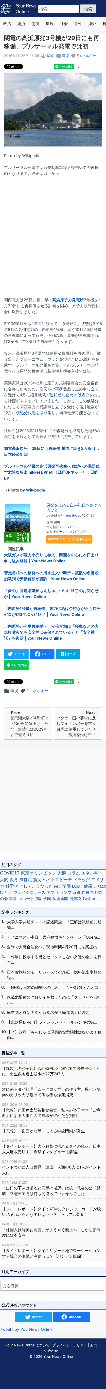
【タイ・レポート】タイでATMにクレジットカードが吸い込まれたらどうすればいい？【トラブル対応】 (51, 1209)
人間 (4, 879)
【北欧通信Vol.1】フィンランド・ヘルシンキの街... (52, 1022)
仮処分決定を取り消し (35, 412)
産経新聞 (60, 898)
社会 (64, 23)
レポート (26, 898)
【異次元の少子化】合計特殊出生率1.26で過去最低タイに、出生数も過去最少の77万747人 (51, 1068)
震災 (37, 879)
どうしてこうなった (34, 886)
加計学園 (43, 898)
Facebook (74, 1317)
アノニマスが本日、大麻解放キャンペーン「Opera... (53, 937)
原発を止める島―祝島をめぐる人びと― (74, 507)
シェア (45, 654)
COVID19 (9, 873)
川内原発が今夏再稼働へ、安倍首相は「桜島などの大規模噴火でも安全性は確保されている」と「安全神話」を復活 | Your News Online (51, 632)
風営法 (25, 879)
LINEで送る (19, 665)
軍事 (13, 898)
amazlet (71, 515)
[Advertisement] (53, 233)
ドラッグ (81, 879)
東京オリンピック (38, 872)
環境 (50, 23)
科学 (9, 886)
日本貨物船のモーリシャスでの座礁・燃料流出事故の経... (54, 975)
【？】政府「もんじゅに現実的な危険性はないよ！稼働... (54, 1035)
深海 (50, 56)
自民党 (88, 892)
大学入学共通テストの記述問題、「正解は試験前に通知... (54, 924)
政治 (7, 23)
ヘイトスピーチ (57, 879)
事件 (78, 23)
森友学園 (62, 886)
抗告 (67, 436)
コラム (74, 872)
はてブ (71, 654)
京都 (77, 892)
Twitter (88, 898)
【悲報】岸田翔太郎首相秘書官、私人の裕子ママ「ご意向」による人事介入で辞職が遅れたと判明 (51, 1110)
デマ (50, 892)
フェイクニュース (29, 892)
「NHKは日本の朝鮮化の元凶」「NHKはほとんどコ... (54, 987)
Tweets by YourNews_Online (26, 1329)
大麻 (61, 872)
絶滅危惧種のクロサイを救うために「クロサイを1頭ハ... (53, 1000)
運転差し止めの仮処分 (69, 394)
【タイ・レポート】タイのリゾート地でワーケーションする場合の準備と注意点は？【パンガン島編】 (51, 1251)
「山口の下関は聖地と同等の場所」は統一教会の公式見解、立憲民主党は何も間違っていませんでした (51, 1188)
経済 (21, 23)
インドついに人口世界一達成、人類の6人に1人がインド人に (51, 1167)
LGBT (77, 886)
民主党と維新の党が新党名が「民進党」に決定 (48, 1012)
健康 (88, 886)
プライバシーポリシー (70, 1345)
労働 (35, 23)
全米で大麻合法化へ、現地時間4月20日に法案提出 (52, 946)
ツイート (19, 654)
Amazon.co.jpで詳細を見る (69, 539)
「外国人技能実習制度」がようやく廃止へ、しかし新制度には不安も (51, 1230)
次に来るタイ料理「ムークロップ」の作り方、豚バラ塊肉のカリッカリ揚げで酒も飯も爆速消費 (51, 1089)
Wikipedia (35, 490)
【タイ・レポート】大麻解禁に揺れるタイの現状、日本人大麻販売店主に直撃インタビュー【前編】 (51, 1146)
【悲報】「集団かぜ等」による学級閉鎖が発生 (43, 1128)
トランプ (63, 892)
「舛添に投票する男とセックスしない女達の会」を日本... (54, 959)
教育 (14, 879)
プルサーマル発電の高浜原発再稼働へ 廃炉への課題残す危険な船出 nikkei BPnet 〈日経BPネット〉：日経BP (52, 472)
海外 (92, 23)
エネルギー (87, 56)
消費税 (75, 898)
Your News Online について (27, 1345)
